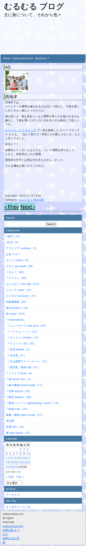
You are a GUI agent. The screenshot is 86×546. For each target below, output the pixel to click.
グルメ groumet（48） (20, 266)
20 (14, 462)
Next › (27, 206)
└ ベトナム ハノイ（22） (22, 331)
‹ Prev (12, 206)
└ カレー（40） (15, 272)
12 (11, 458)
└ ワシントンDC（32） (21, 343)
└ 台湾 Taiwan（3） (18, 349)
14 (18, 458)
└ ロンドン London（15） (23, 337)
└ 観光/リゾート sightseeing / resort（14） (33, 403)
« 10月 (10, 477)
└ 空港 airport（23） (19, 391)
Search (51, 224)
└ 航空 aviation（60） (19, 397)
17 (28, 458)
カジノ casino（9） (18, 260)
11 (7, 458)
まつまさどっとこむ (18, 506)
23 (25, 462)
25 (7, 467)
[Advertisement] (43, 36)
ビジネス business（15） (22, 296)
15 (21, 458)
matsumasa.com (22, 58)
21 (18, 462)
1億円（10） (13, 236)
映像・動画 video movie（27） (25, 415)
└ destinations (15, 319)
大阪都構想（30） (17, 302)
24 (28, 462)
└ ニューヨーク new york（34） (26, 325)
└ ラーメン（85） (17, 278)
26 (11, 467)
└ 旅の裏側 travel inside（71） (25, 385)
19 (11, 462)
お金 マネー (13, 254)
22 (21, 462)
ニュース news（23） (19, 290)
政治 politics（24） (18, 307)
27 (14, 467)
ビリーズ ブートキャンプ (20, 130)
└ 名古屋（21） (16, 355)
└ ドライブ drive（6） (20, 373)
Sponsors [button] (41, 58)
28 (18, 467)
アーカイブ (13, 495)
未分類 (10, 421)
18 (7, 462)
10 (28, 453)
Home (7, 58)
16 (25, 458)
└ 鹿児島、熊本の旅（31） (23, 367)
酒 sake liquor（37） (19, 432)
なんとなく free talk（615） (23, 284)
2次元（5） (13, 242)
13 (14, 458)
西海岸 (11, 96)
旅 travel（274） (16, 313)
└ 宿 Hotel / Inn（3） (19, 379)
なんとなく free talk (31, 199)
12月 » (20, 477)
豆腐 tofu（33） (16, 427)
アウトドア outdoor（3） (22, 248)
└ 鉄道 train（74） (17, 409)
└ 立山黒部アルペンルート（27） (27, 361)
